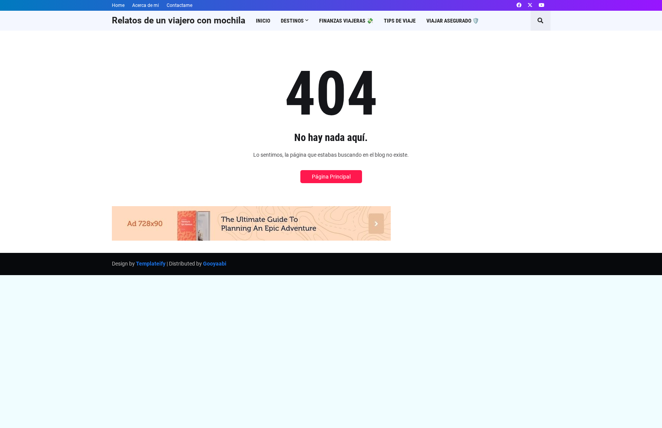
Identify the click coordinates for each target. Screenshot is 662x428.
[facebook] (518, 5)
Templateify (151, 264)
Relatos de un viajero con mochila (178, 20)
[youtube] (541, 5)
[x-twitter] (530, 5)
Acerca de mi (145, 5)
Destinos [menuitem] (292, 21)
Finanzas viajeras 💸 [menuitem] (346, 21)
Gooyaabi (214, 264)
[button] (541, 21)
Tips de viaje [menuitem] (400, 21)
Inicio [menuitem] (263, 21)
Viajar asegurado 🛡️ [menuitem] (452, 21)
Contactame (179, 5)
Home (118, 5)
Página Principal (331, 177)
